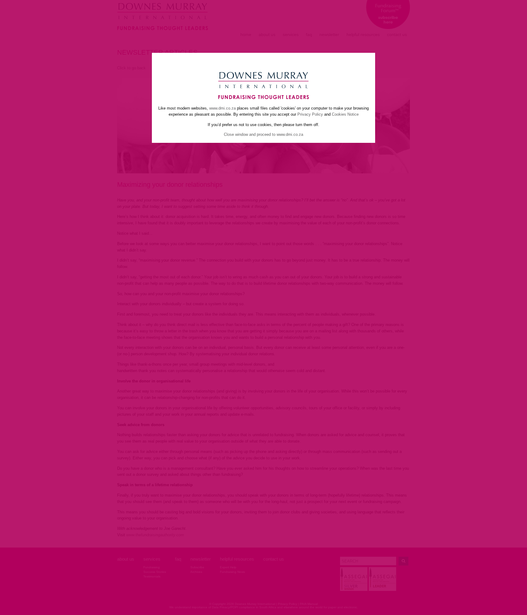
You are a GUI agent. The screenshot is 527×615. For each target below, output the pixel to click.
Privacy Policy (310, 114)
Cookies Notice (345, 114)
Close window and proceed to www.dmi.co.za (263, 134)
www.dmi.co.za (222, 108)
